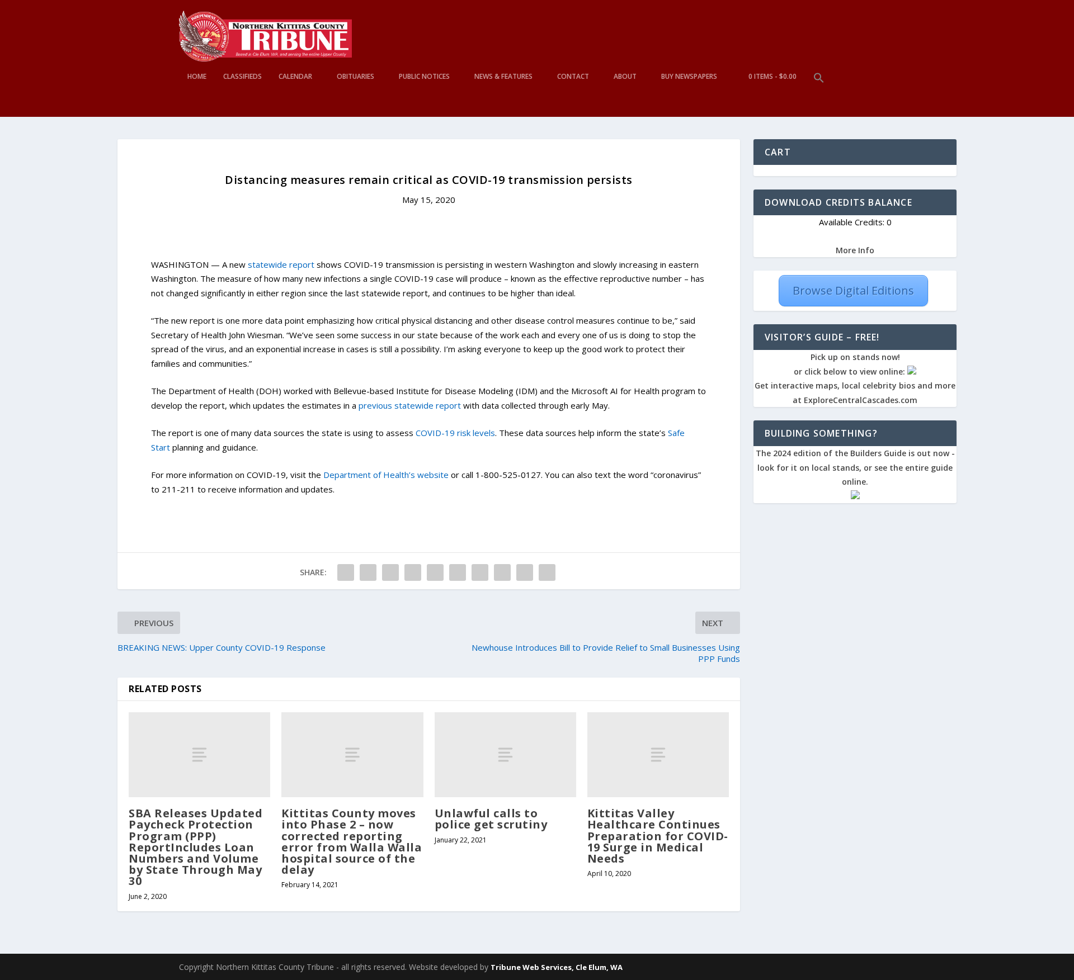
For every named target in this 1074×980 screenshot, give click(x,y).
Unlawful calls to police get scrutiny (491, 819)
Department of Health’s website (386, 474)
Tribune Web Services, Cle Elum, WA (557, 967)
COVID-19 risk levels (455, 432)
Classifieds (242, 76)
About (625, 76)
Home (196, 76)
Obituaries (355, 76)
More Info (855, 250)
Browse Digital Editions (853, 290)
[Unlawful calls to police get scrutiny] (505, 754)
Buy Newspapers (689, 76)
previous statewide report (410, 405)
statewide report (282, 264)
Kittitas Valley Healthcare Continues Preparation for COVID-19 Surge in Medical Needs (657, 836)
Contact (573, 76)
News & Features (503, 76)
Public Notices (424, 76)
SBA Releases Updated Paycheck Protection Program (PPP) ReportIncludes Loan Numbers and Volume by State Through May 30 (195, 847)
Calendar (295, 76)
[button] (819, 94)
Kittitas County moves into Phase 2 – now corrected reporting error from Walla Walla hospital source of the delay (351, 841)
